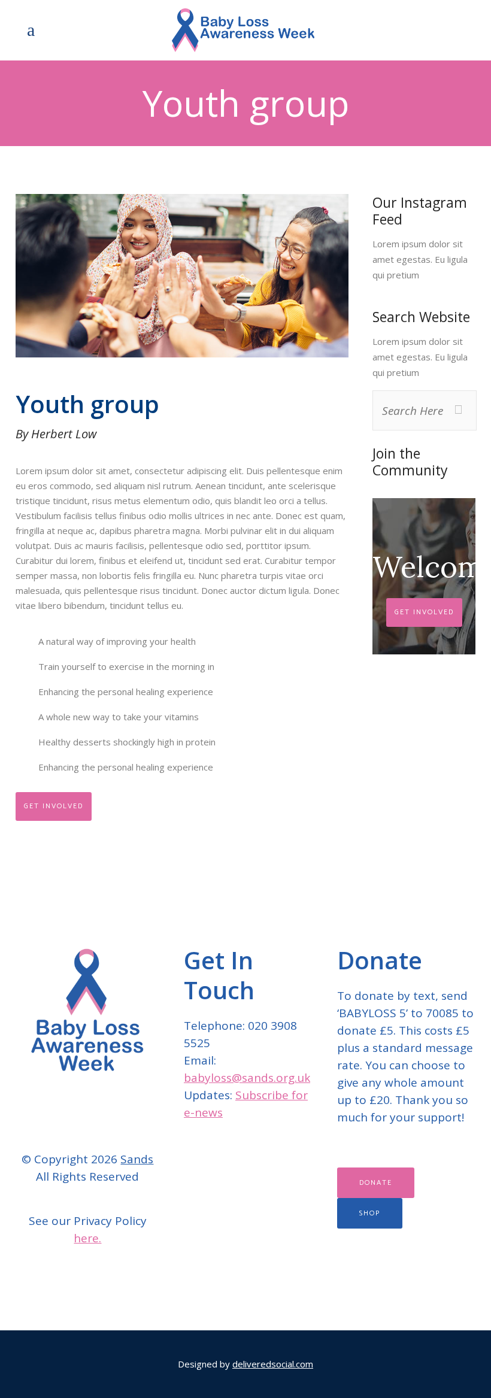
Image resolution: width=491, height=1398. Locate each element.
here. (87, 1238)
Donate (375, 1182)
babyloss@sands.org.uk (247, 1077)
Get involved (53, 806)
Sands (136, 1159)
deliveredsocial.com (272, 1364)
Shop (369, 1213)
